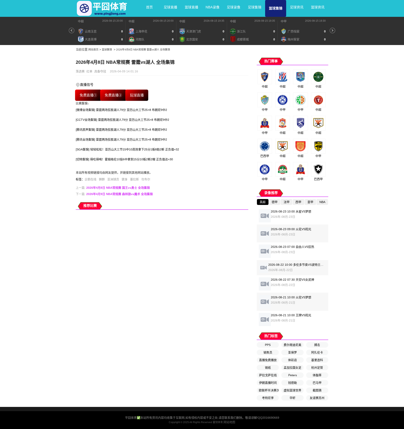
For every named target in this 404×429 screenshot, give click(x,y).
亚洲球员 (113, 179)
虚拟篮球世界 (292, 390)
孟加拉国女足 (292, 367)
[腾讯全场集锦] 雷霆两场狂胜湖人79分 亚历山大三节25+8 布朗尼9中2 (121, 139)
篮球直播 (191, 7)
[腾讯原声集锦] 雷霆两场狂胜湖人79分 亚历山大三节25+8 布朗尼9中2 (121, 129)
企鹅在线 (90, 179)
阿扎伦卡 (317, 352)
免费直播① (88, 95)
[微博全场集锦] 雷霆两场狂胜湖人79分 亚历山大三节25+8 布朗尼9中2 (121, 110)
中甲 (284, 21)
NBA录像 (212, 7)
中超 (81, 21)
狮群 (102, 179)
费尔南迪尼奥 (292, 345)
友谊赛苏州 (317, 398)
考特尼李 (268, 398)
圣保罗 (292, 352)
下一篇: (114, 194)
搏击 (317, 345)
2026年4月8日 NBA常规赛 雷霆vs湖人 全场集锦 (143, 49)
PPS (268, 345)
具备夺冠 (100, 71)
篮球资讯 (317, 7)
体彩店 (292, 360)
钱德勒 (292, 382)
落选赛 (80, 71)
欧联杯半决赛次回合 (269, 390)
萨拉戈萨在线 (268, 375)
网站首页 (93, 49)
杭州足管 (317, 367)
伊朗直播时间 (268, 382)
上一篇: (113, 187)
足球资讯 (296, 7)
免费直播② (113, 95)
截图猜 (317, 390)
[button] (71, 30)
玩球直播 (136, 95)
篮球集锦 (275, 8)
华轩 (292, 398)
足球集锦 (254, 7)
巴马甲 (317, 382)
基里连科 (317, 360)
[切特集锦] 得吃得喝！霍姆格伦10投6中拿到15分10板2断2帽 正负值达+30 (124, 159)
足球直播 (170, 7)
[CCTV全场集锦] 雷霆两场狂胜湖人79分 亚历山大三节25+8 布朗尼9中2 (122, 119)
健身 (125, 179)
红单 (89, 71)
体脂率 (317, 375)
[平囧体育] (102, 8)
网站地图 (229, 422)
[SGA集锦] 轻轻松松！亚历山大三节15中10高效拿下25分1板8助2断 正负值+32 (127, 149)
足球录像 (233, 7)
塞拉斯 (134, 179)
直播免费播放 (268, 360)
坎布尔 (145, 179)
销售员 (267, 352)
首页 (149, 7)
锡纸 (268, 367)
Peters (292, 375)
